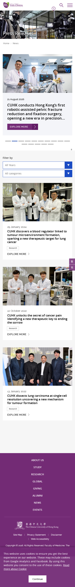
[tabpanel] (37, 97)
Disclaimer (56, 535)
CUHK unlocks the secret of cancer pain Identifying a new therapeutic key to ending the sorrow (37, 318)
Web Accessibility (40, 539)
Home (6, 43)
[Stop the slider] (71, 149)
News (16, 43)
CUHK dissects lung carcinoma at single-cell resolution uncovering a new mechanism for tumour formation (37, 399)
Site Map (17, 535)
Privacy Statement (36, 535)
